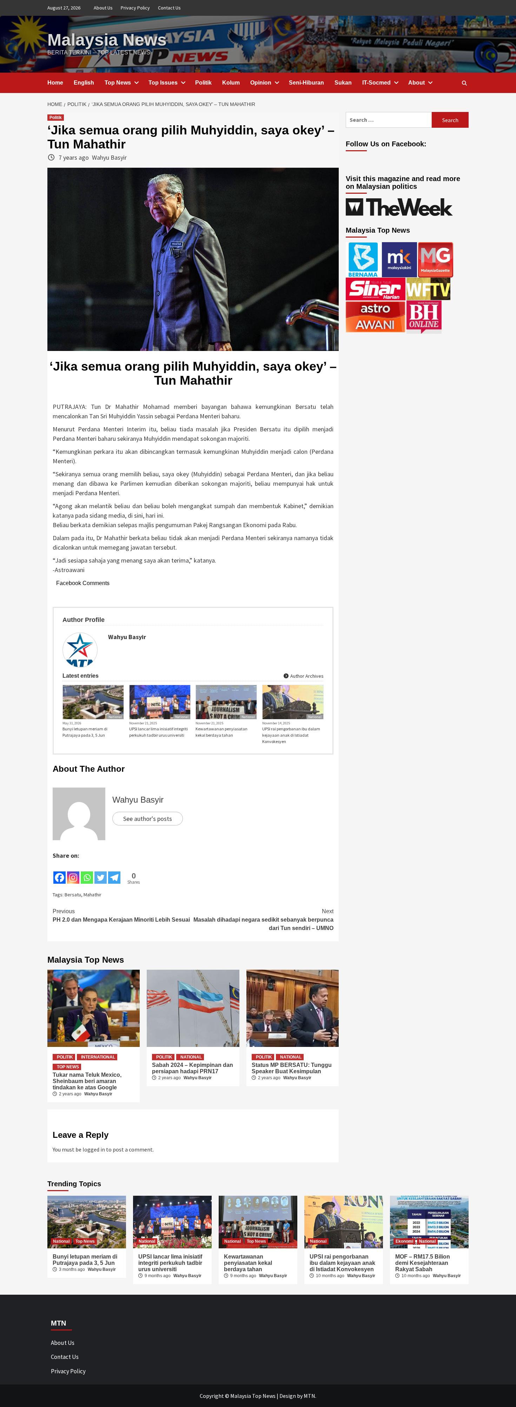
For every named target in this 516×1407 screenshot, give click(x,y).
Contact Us (169, 8)
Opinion (260, 83)
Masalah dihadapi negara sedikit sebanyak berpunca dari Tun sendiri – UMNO (263, 919)
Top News (118, 83)
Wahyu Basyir (109, 157)
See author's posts (147, 819)
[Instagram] (73, 872)
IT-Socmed (376, 83)
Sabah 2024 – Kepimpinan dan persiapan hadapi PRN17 (192, 1068)
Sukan (343, 83)
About (416, 83)
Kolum (231, 83)
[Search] (464, 83)
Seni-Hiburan (306, 83)
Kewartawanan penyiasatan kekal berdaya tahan (221, 732)
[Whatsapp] (87, 872)
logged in (93, 1149)
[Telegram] (114, 872)
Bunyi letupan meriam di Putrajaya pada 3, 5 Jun (84, 732)
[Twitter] (100, 872)
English (84, 83)
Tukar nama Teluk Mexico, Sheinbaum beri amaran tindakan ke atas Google (87, 1081)
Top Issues (163, 83)
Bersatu (73, 894)
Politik (203, 83)
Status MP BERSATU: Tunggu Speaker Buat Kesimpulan (292, 1068)
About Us (103, 8)
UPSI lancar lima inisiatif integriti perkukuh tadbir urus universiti (158, 732)
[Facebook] (59, 872)
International (98, 1057)
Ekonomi (404, 1241)
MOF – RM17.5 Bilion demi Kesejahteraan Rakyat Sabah (422, 1263)
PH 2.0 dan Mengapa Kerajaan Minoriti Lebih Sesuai (121, 915)
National (115, 717)
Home (55, 83)
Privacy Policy (135, 8)
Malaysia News (107, 40)
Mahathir (92, 894)
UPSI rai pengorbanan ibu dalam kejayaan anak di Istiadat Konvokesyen (291, 735)
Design (287, 1395)
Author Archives (306, 676)
